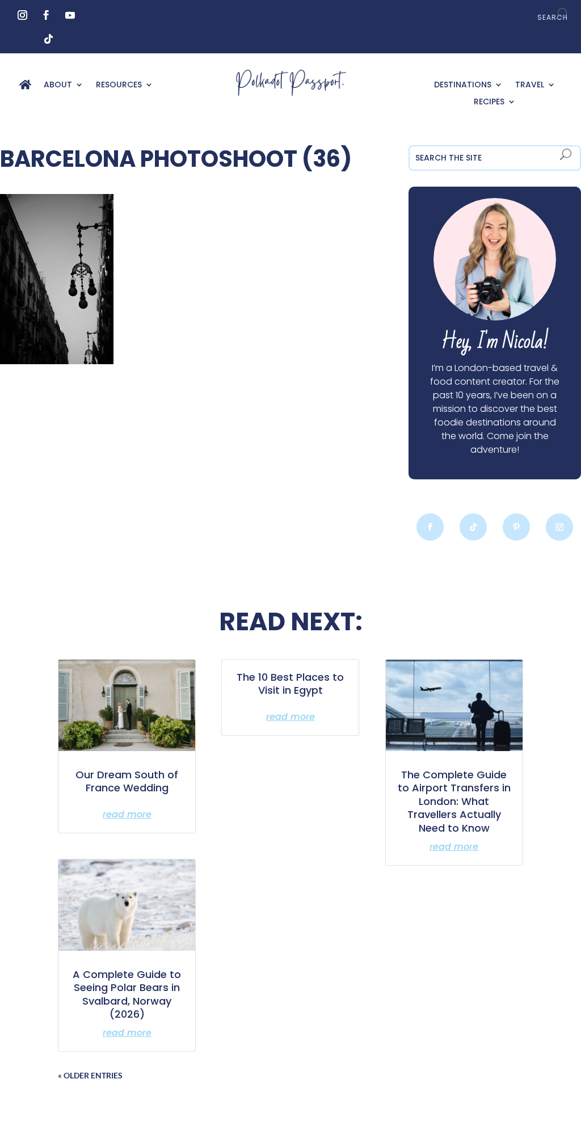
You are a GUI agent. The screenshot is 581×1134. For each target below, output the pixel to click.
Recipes (489, 102)
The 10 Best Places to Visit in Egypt (290, 683)
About (58, 85)
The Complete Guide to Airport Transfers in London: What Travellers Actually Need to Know (454, 801)
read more (127, 814)
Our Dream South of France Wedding (126, 781)
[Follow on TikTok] (48, 39)
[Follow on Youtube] (70, 15)
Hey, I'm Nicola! (495, 341)
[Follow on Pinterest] (516, 527)
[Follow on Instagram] (22, 15)
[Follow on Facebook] (46, 15)
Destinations (462, 85)
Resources (119, 85)
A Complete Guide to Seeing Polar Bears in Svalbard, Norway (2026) (127, 994)
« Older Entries (90, 1075)
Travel (529, 85)
